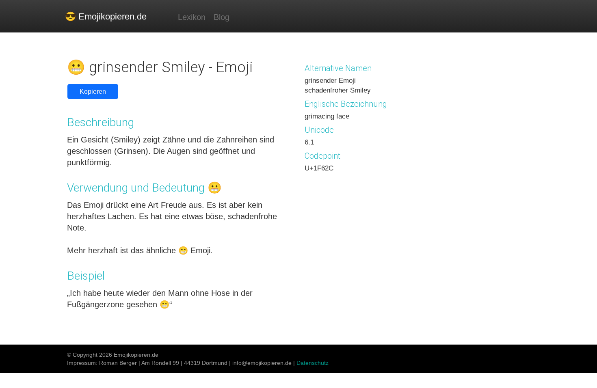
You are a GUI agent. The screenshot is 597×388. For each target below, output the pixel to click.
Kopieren (93, 91)
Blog (221, 17)
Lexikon (191, 17)
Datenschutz (312, 363)
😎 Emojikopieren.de (106, 16)
